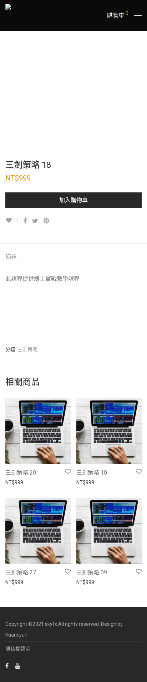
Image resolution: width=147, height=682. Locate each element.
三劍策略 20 (20, 472)
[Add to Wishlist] (11, 220)
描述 (11, 256)
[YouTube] (18, 665)
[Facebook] (7, 665)
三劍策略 (27, 349)
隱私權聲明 (17, 649)
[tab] (73, 257)
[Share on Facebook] (25, 221)
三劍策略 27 (20, 572)
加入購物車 (73, 200)
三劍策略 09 (91, 572)
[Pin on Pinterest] (47, 221)
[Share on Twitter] (35, 221)
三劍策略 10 (91, 472)
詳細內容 (12, 482)
